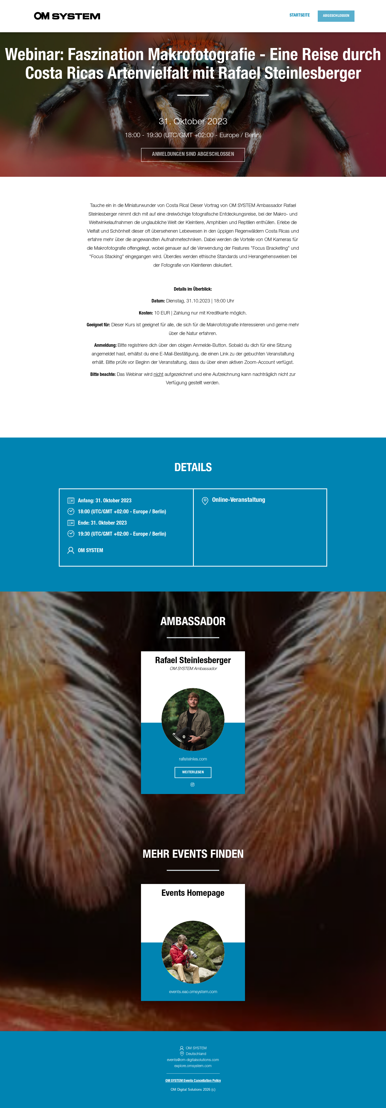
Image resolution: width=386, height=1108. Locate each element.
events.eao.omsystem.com (193, 992)
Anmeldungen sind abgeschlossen (193, 154)
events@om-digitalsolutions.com (193, 1060)
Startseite (300, 16)
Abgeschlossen (336, 16)
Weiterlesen (193, 772)
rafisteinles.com (193, 760)
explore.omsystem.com (193, 1066)
